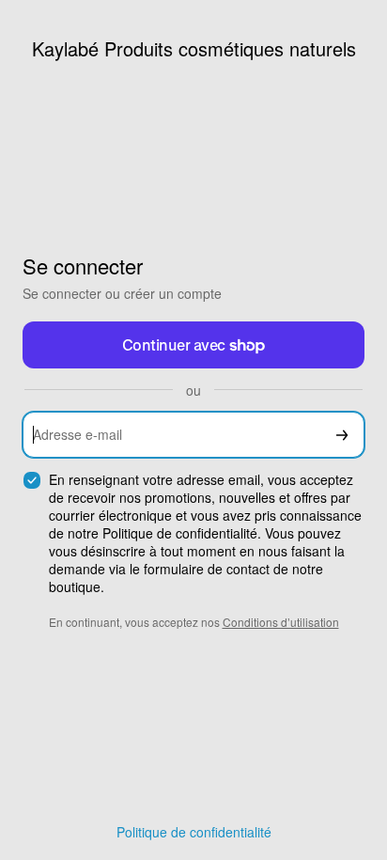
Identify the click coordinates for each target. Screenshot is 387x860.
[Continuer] (342, 434)
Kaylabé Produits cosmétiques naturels (194, 48)
